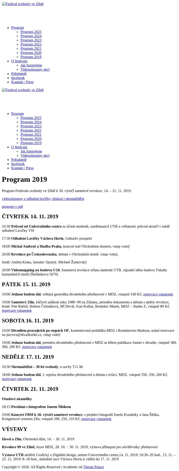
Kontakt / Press (22, 82)
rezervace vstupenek (158, 294)
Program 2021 (31, 48)
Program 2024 (31, 36)
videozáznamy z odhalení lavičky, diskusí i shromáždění (43, 199)
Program (17, 28)
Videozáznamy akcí (35, 69)
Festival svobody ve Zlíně (21, 12)
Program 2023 (31, 40)
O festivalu (19, 61)
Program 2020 (31, 53)
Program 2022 (31, 44)
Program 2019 (31, 57)
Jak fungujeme (31, 65)
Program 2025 (31, 32)
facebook (18, 78)
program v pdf (12, 207)
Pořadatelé (19, 74)
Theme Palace (93, 467)
